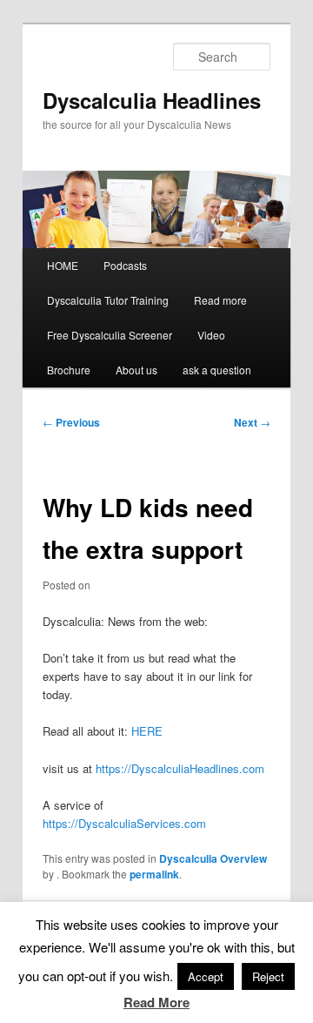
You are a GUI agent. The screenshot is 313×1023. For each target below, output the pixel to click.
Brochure (68, 369)
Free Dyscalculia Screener (109, 334)
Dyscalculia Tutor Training (108, 300)
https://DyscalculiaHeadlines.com (180, 768)
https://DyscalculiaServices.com (124, 823)
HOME (62, 265)
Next (252, 422)
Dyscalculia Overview (213, 858)
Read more (220, 300)
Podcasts (125, 265)
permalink (154, 874)
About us (136, 369)
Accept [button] (205, 976)
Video (211, 334)
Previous (71, 422)
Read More (156, 1002)
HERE (147, 731)
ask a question (217, 369)
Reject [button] (268, 976)
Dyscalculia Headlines (152, 100)
